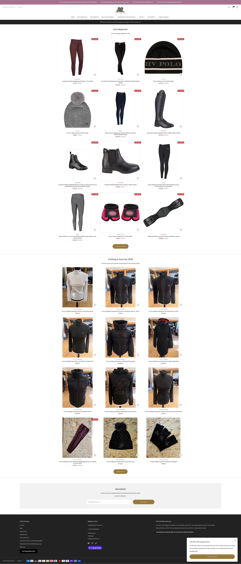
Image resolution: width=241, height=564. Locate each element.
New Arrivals (94, 17)
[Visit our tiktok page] (96, 543)
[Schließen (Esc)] (235, 540)
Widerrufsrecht (24, 538)
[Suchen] (229, 7)
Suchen (22, 525)
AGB (21, 528)
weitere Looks (120, 471)
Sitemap (22, 547)
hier (139, 22)
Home (72, 17)
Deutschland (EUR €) (8, 7)
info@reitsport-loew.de (95, 525)
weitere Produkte (120, 246)
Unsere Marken (164, 17)
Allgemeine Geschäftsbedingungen (31, 544)
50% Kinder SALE (82, 17)
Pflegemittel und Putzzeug (126, 17)
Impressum (23, 531)
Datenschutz (23, 534)
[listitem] (78, 2)
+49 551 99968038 (93, 529)
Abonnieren (143, 502)
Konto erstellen (212, 556)
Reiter (141, 17)
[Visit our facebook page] (88, 543)
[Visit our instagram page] (92, 543)
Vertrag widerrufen (28, 551)
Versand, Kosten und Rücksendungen (31, 541)
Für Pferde (151, 17)
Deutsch (19, 7)
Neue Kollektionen (108, 17)
